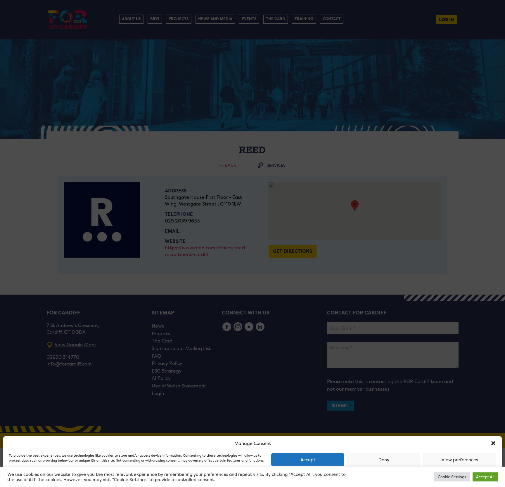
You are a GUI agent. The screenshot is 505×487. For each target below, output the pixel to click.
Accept (307, 459)
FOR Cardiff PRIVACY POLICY (31, 476)
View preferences (460, 459)
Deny (383, 459)
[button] (493, 443)
